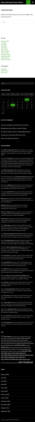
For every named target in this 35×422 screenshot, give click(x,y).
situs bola (16, 347)
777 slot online (6, 336)
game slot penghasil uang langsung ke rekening (23, 343)
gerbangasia (7, 262)
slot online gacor (6, 353)
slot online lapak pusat (8, 355)
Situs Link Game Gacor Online (12, 2)
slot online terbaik (8, 359)
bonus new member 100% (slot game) (20, 338)
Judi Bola (3, 69)
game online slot (18, 340)
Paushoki (10, 158)
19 (13, 105)
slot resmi (3, 362)
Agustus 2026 (5, 41)
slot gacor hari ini (5, 351)
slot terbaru (8, 362)
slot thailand (25, 362)
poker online (11, 347)
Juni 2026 (4, 44)
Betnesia (3, 198)
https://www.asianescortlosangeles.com (17, 275)
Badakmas (10, 185)
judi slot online (20, 345)
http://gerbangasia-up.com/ (12, 240)
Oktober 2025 (5, 58)
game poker (25, 340)
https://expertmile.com (10, 150)
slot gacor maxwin (13, 351)
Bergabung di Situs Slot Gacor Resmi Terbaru (14, 128)
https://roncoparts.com (7, 212)
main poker (27, 345)
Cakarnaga (4, 218)
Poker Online (5, 70)
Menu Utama (33, 2)
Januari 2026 (4, 53)
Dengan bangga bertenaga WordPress (10, 419)
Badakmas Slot (12, 309)
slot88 (25, 347)
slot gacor (9, 349)
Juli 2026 (3, 43)
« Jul (2, 113)
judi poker (13, 345)
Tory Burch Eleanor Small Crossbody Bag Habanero (16, 131)
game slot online (28, 341)
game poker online (5, 341)
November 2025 (5, 56)
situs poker (20, 347)
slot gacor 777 (15, 349)
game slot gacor (20, 341)
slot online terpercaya (22, 359)
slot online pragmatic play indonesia (13, 357)
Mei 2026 (3, 46)
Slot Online (4, 72)
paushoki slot (10, 191)
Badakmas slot (5, 205)
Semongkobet (7, 322)
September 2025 (5, 59)
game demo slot (4, 340)
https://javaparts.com (10, 170)
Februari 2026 (5, 51)
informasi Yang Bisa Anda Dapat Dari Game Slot (15, 125)
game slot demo (13, 341)
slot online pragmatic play (24, 355)
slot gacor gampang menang (24, 349)
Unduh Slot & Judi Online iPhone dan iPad (13, 135)
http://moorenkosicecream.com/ (13, 233)
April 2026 (4, 48)
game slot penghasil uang (6, 343)
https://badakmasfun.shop (13, 247)
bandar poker (28, 336)
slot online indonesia (19, 353)
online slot (4, 347)
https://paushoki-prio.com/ (24, 176)
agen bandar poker (15, 336)
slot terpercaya (14, 362)
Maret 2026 (4, 49)
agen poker (22, 336)
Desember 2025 (5, 54)
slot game (19, 351)
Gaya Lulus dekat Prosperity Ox (10, 138)
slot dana (29, 347)
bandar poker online (5, 338)
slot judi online (27, 351)
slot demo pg (4, 349)
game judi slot (11, 340)
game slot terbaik (5, 345)
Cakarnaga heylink (10, 289)
